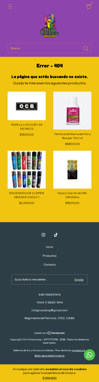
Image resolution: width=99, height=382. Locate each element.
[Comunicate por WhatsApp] (89, 355)
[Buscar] (86, 48)
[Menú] (11, 6)
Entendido (50, 377)
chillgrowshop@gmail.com (49, 310)
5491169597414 (49, 294)
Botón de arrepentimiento (49, 355)
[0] (88, 7)
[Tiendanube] (49, 333)
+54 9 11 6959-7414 (49, 302)
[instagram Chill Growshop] (43, 235)
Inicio (49, 247)
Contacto (49, 264)
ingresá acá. (79, 350)
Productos (49, 256)
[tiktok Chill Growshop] (56, 235)
